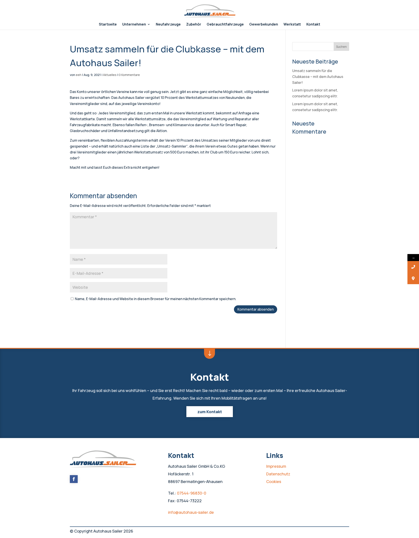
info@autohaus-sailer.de (191, 512)
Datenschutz (278, 473)
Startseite (108, 25)
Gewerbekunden (263, 25)
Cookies (273, 481)
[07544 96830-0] (413, 267)
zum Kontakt (209, 411)
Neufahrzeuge (168, 25)
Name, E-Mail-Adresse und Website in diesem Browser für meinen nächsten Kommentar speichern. (155, 298)
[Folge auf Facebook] (74, 479)
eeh (78, 75)
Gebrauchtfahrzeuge (225, 25)
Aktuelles (110, 75)
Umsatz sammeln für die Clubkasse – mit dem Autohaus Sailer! (317, 76)
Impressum (276, 466)
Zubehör (193, 25)
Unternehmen (134, 25)
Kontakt (313, 25)
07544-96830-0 (191, 493)
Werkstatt (292, 25)
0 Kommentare (129, 75)
